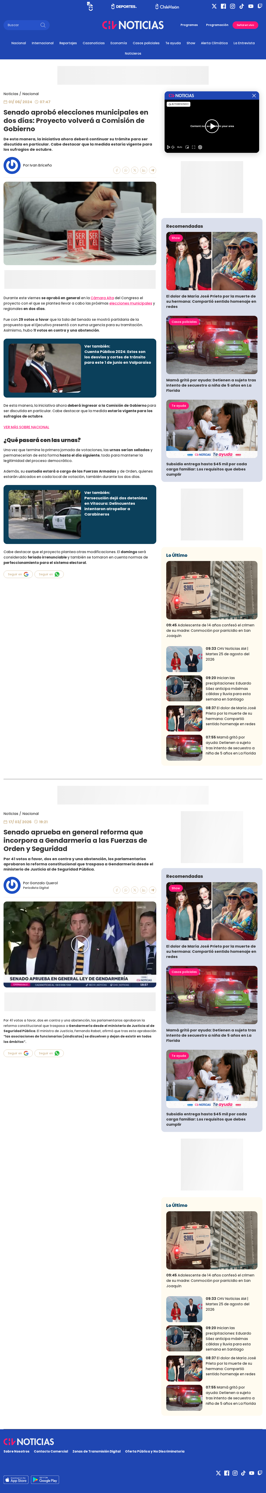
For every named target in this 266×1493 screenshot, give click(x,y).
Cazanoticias (94, 43)
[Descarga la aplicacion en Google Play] (16, 1480)
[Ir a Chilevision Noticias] (133, 1441)
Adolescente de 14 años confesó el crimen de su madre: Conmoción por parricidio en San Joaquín (210, 630)
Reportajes (68, 43)
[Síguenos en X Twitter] (214, 6)
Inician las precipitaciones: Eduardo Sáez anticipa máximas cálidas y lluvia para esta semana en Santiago (228, 688)
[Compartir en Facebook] (117, 170)
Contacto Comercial (51, 1451)
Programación (217, 25)
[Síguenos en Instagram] (232, 6)
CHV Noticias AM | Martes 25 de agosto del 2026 (227, 654)
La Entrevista (244, 43)
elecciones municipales (130, 303)
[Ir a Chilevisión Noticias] (133, 25)
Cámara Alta (102, 297)
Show (191, 43)
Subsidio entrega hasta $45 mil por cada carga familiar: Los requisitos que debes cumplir (206, 469)
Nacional (18, 43)
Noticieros (133, 53)
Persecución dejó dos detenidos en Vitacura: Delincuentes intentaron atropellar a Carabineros (115, 506)
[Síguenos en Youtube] (250, 6)
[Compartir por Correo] (152, 170)
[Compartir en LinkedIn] (143, 170)
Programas (189, 25)
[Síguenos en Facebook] (223, 6)
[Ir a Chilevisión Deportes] (124, 6)
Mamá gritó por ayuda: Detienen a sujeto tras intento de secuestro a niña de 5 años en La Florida (211, 385)
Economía (119, 43)
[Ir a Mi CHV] (90, 6)
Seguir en (15, 574)
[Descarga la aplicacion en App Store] (45, 1480)
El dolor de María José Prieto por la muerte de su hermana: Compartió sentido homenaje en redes (211, 301)
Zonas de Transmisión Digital (97, 1451)
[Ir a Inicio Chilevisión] (167, 6)
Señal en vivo (245, 25)
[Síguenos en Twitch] (259, 6)
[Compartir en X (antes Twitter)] (134, 170)
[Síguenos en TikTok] (241, 6)
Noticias (11, 93)
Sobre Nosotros (17, 1451)
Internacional (43, 43)
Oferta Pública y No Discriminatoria (155, 1451)
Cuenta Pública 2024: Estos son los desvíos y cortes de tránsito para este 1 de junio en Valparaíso (117, 357)
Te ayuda (173, 43)
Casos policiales (146, 43)
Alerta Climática (214, 43)
